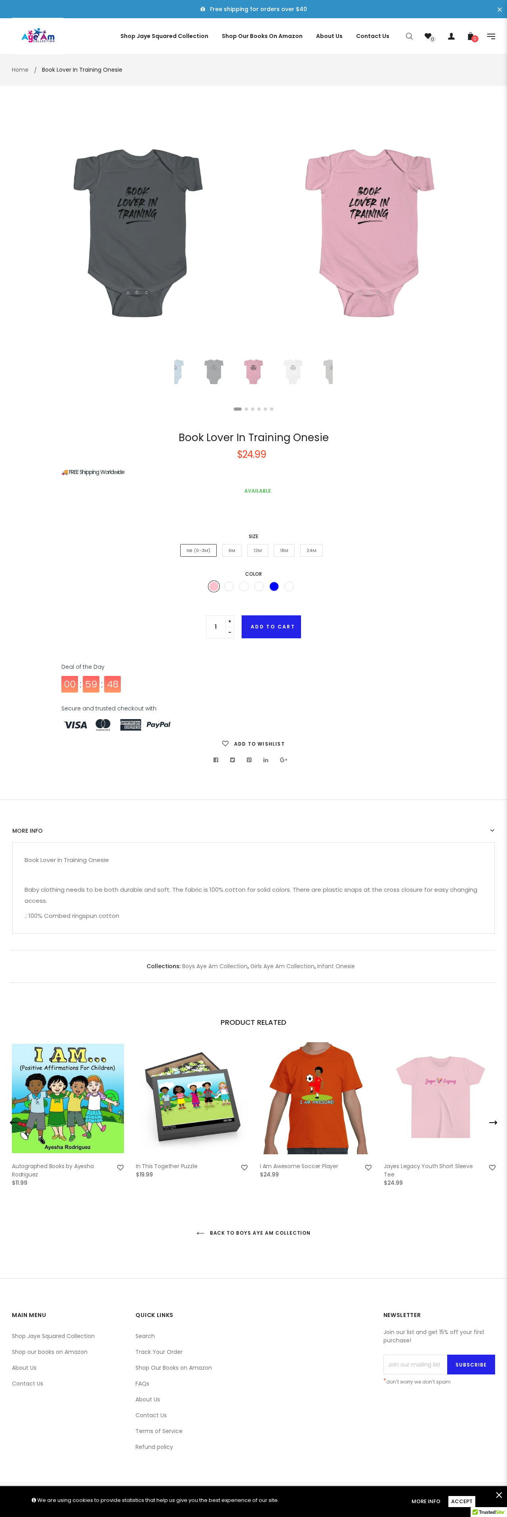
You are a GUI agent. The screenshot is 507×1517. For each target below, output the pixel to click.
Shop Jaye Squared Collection (53, 1336)
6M (232, 550)
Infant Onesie (336, 966)
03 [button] (252, 409)
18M (284, 550)
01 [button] (238, 409)
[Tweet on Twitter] (232, 760)
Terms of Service (159, 1431)
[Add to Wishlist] (120, 1167)
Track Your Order (159, 1352)
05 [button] (265, 409)
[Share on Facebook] (218, 760)
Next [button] (473, 234)
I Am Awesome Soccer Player (299, 1166)
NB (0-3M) (198, 550)
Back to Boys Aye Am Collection (259, 1233)
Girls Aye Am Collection (282, 966)
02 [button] (246, 409)
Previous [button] (34, 234)
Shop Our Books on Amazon (173, 1368)
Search (145, 1336)
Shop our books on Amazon (50, 1352)
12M (258, 550)
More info (27, 831)
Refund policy (154, 1447)
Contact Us (27, 1384)
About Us (24, 1368)
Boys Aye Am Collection (215, 966)
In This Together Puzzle (166, 1166)
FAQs (142, 1384)
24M (311, 550)
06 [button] (271, 409)
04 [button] (259, 409)
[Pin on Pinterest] (249, 760)
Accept (462, 1501)
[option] (369, 233)
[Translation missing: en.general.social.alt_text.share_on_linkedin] (266, 760)
